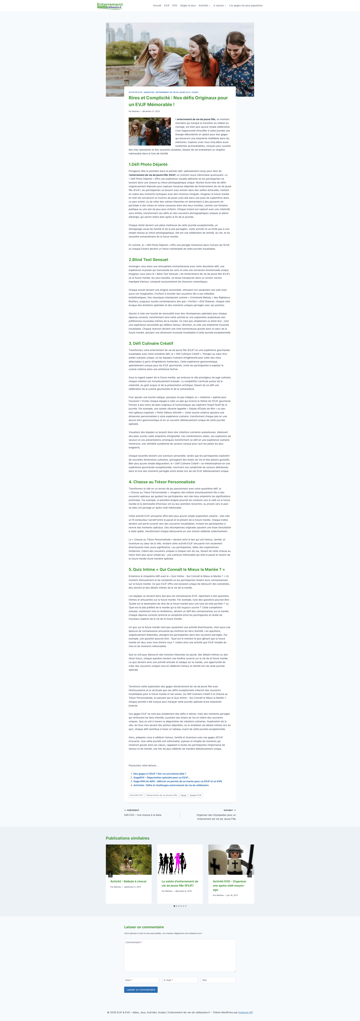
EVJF (167, 5)
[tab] (174, 906)
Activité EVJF (135, 92)
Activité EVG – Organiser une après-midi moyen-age (229, 885)
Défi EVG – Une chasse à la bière (142, 813)
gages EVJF (196, 795)
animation (149, 92)
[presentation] (129, 859)
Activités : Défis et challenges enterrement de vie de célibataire (171, 785)
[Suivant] (249, 874)
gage (183, 795)
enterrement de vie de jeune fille (173, 92)
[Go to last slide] (110, 874)
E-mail (168, 980)
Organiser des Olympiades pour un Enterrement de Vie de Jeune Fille (216, 814)
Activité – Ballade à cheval (128, 881)
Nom (129, 980)
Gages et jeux (188, 5)
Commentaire (134, 942)
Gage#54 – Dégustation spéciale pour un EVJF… (161, 777)
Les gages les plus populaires (246, 5)
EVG (174, 5)
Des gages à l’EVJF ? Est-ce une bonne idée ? (159, 773)
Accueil (157, 5)
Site (204, 980)
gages (195, 92)
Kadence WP (245, 1012)
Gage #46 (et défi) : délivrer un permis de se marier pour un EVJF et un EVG (177, 781)
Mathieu (136, 111)
